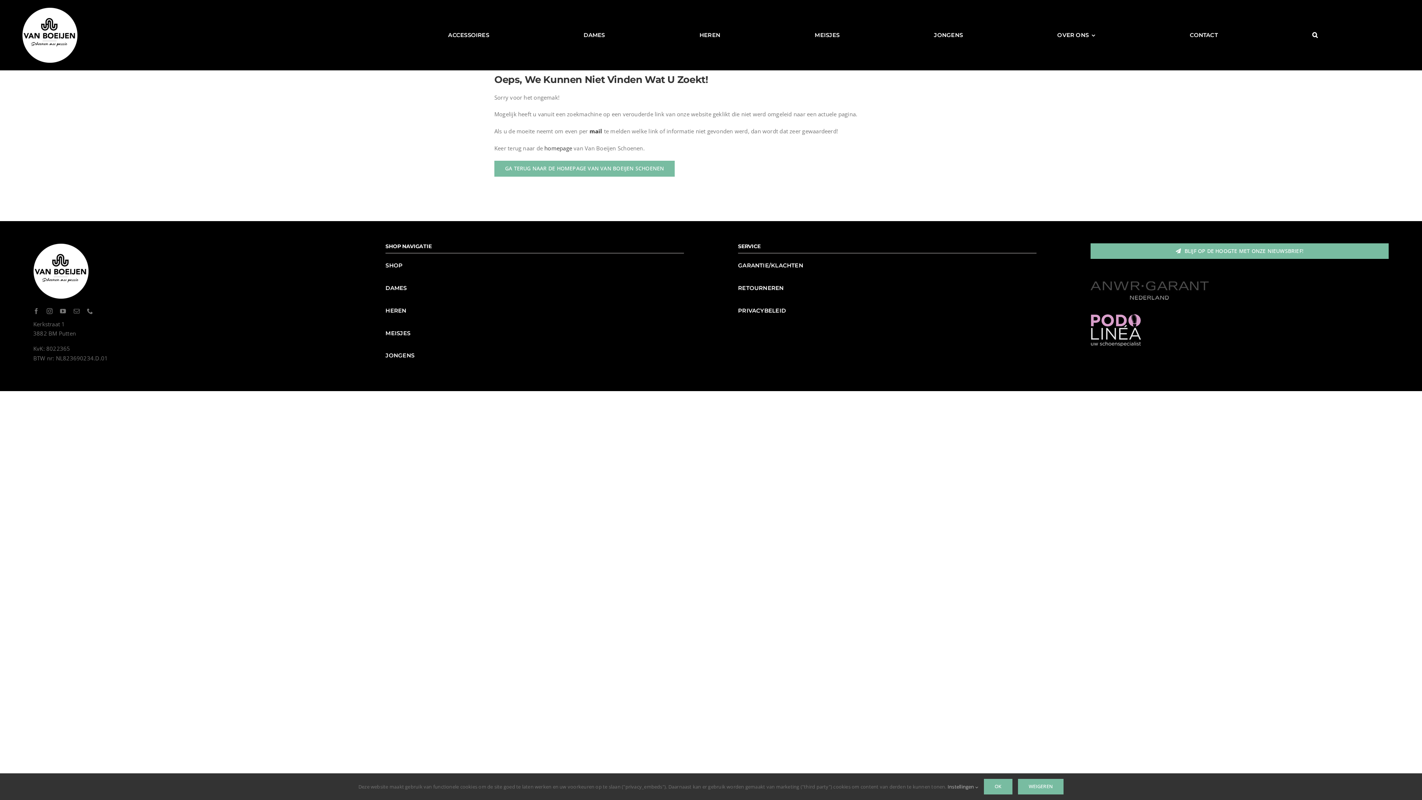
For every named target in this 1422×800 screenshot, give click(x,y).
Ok (998, 786)
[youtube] (63, 311)
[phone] (90, 311)
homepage (558, 148)
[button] (1315, 35)
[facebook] (36, 311)
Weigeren (1041, 786)
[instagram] (50, 311)
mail (596, 131)
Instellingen (961, 786)
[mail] (77, 311)
